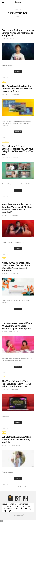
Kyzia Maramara (14, 38)
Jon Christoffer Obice (14, 445)
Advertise (23, 504)
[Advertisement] (18, 541)
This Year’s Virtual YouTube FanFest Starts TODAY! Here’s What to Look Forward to (16, 384)
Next (24, 486)
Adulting (5, 141)
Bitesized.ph (28, 506)
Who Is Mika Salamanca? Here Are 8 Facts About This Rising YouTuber (16, 439)
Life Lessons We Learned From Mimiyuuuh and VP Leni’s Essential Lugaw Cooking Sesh (17, 326)
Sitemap (13, 504)
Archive (16, 506)
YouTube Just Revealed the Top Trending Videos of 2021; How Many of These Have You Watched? (17, 208)
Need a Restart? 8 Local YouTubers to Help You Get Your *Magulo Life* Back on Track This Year (17, 150)
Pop (4, 81)
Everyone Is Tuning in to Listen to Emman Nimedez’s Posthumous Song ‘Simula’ (18, 33)
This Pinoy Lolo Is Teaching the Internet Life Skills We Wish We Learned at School (17, 89)
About (4, 504)
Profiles (5, 318)
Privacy (7, 506)
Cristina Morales (14, 389)
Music (4, 25)
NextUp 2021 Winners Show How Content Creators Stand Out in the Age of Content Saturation (16, 266)
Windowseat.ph (11, 509)
